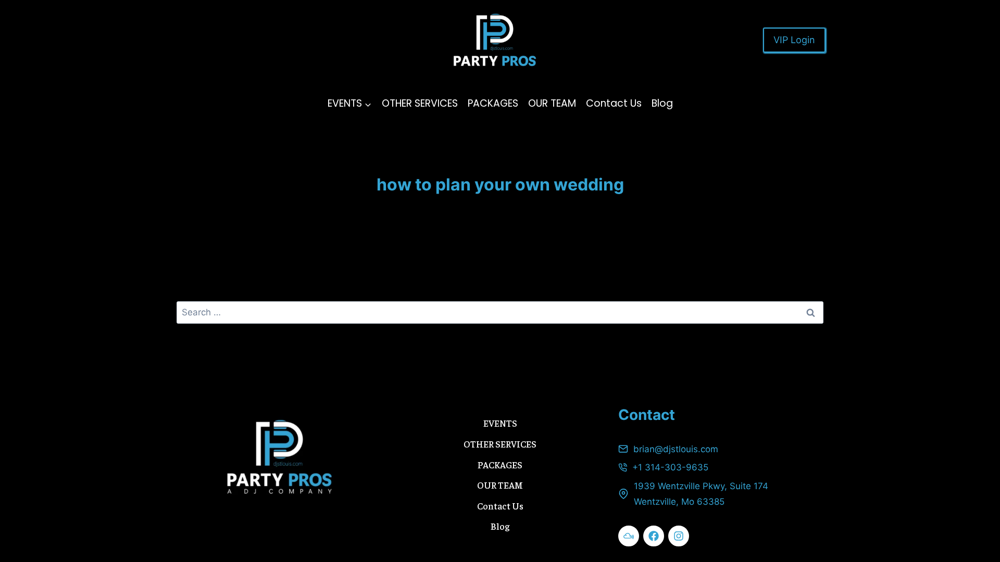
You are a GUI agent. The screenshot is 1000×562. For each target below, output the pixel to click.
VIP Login (794, 39)
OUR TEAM (552, 103)
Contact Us (614, 103)
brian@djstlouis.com (675, 449)
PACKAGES (493, 103)
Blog (662, 103)
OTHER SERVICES (420, 103)
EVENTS (500, 423)
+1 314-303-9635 (670, 467)
